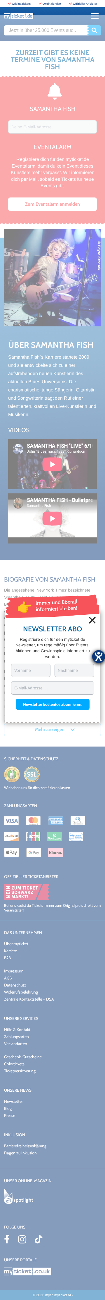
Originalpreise (52, 3)
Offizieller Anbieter (85, 3)
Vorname (22, 670)
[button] (53, 704)
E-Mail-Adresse (28, 688)
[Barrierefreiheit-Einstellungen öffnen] (98, 656)
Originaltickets (21, 3)
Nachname (68, 670)
